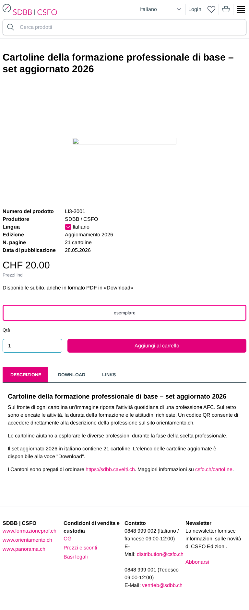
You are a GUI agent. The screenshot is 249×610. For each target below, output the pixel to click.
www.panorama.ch (24, 549)
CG (67, 538)
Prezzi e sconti (80, 547)
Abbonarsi (197, 562)
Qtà (6, 330)
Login (194, 9)
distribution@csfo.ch (160, 554)
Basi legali (76, 556)
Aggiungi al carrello (157, 345)
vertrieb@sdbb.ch (162, 585)
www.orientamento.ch (27, 540)
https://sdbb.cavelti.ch (110, 469)
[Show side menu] (241, 9)
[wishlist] (211, 9)
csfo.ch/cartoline (213, 469)
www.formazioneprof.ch (29, 531)
